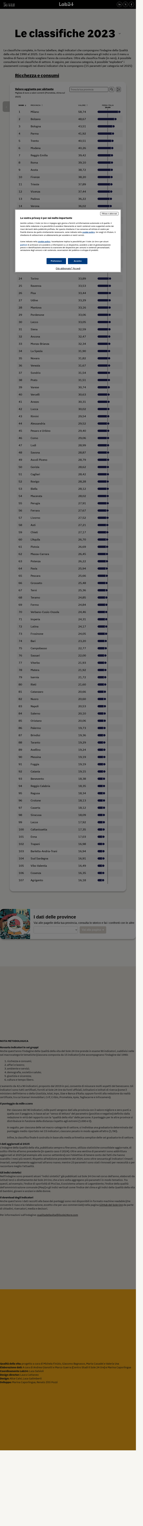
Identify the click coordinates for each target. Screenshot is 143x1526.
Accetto (78, 261)
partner (23, 245)
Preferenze (56, 261)
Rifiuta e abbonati (109, 214)
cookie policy (88, 232)
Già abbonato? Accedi (68, 268)
